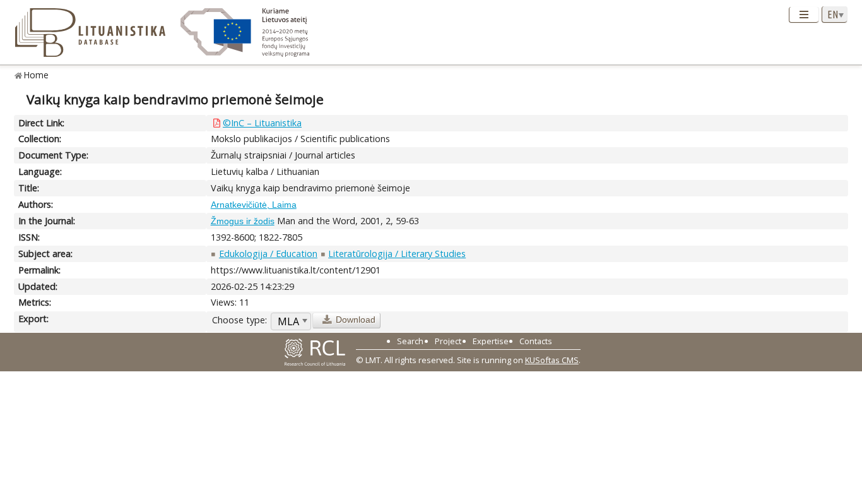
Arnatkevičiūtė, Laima (254, 205)
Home (36, 75)
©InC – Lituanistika (262, 123)
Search (410, 341)
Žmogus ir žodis (243, 221)
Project (448, 341)
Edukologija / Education (268, 254)
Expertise (491, 341)
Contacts (535, 341)
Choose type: (239, 320)
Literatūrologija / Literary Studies (397, 254)
